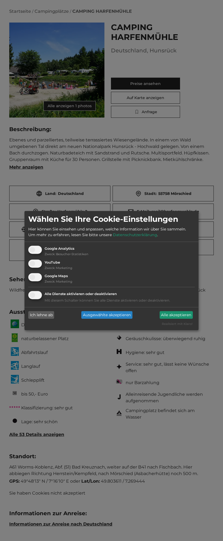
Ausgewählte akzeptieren (107, 314)
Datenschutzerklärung (135, 234)
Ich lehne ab (41, 314)
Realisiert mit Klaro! (177, 324)
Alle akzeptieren (176, 314)
